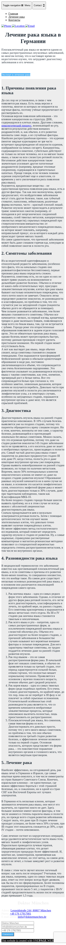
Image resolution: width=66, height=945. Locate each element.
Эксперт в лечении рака (15, 74)
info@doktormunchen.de (32, 916)
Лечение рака (16, 16)
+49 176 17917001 (20, 913)
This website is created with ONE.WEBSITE (30, 940)
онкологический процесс (16, 125)
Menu (16, 5)
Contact (38, 5)
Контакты (14, 19)
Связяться (8, 934)
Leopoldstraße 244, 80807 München (31, 910)
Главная (13, 13)
